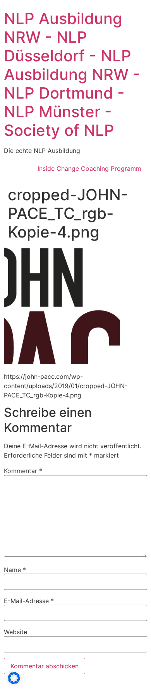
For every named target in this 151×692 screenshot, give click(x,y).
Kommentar (23, 471)
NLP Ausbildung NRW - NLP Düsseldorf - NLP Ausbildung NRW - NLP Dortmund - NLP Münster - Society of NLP (72, 74)
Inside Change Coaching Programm (89, 168)
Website (15, 632)
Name (15, 570)
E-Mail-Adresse (29, 601)
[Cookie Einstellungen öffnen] (14, 682)
